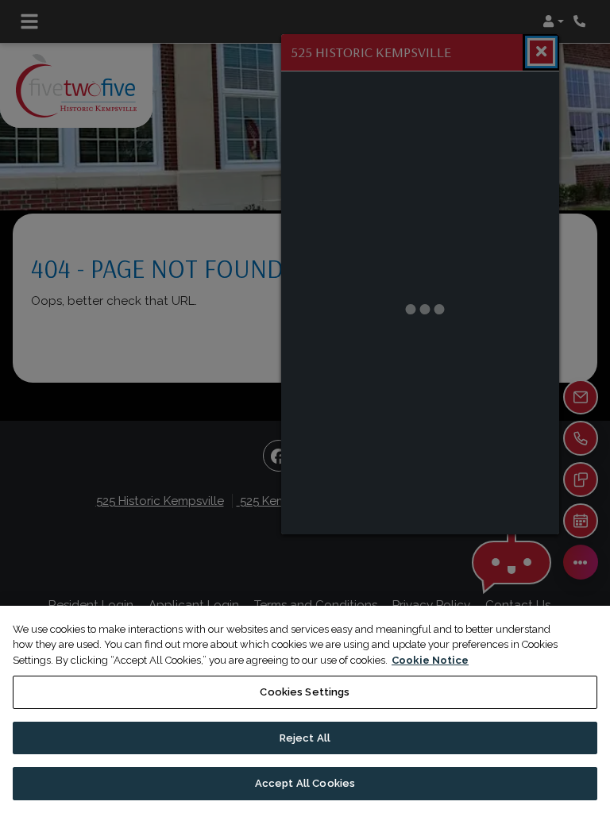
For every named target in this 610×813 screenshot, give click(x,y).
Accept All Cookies (305, 783)
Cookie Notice (430, 660)
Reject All (305, 738)
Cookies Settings (304, 692)
